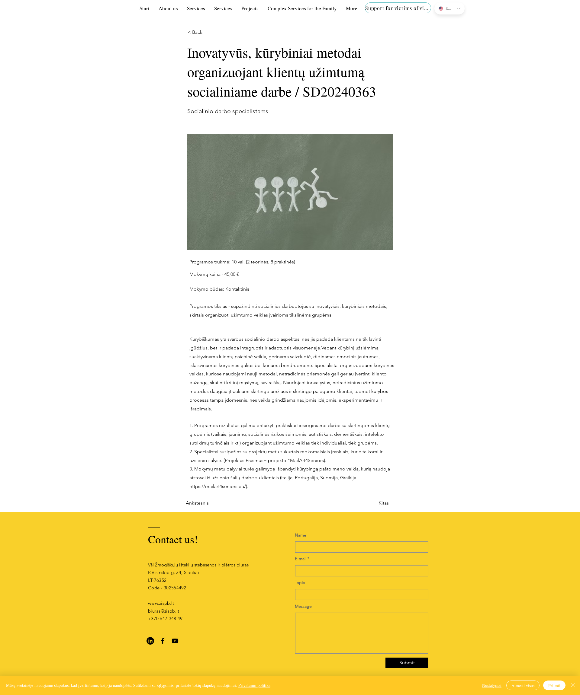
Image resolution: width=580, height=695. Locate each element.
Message (303, 606)
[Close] (572, 685)
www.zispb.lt (161, 603)
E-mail (300, 558)
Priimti (554, 685)
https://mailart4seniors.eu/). (218, 486)
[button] (207, 32)
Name (300, 535)
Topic (300, 582)
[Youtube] (175, 641)
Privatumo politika (254, 685)
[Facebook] (162, 641)
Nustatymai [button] (491, 685)
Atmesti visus (522, 685)
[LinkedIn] (150, 641)
